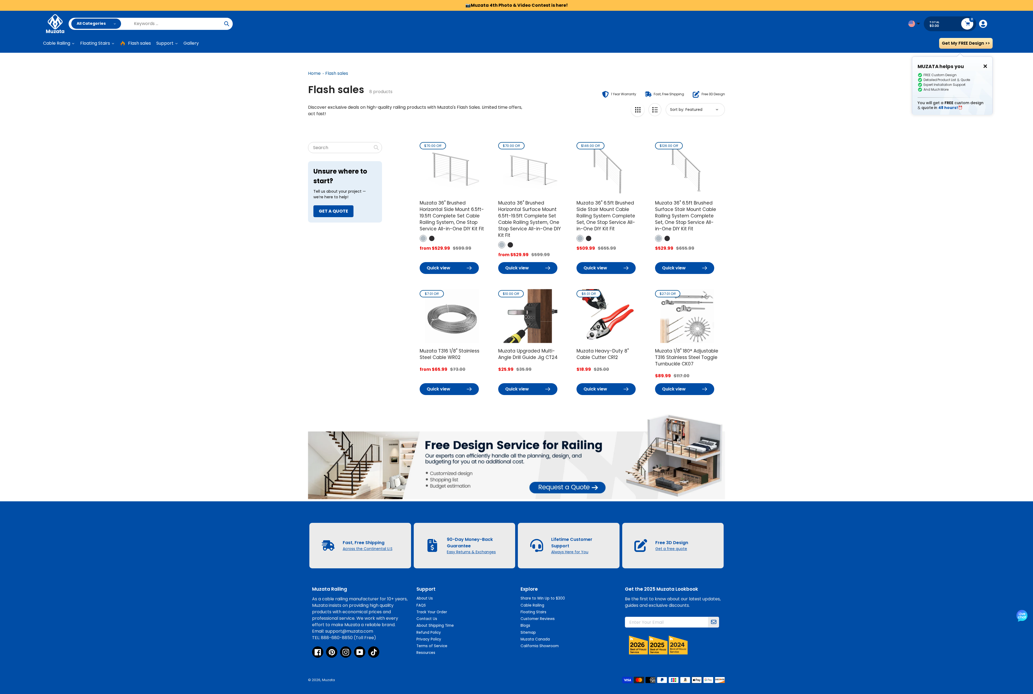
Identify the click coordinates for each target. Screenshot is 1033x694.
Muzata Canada (535, 639)
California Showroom (540, 646)
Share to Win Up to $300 (543, 598)
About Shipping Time (435, 625)
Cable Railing (532, 605)
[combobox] (345, 147)
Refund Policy (428, 632)
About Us (424, 598)
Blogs (525, 625)
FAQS (421, 605)
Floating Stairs (533, 612)
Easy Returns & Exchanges (471, 552)
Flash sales (336, 73)
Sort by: (677, 109)
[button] (423, 238)
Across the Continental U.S (367, 548)
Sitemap (528, 632)
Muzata (328, 679)
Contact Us (426, 618)
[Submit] (713, 622)
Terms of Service (431, 646)
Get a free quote (671, 548)
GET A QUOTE (333, 211)
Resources (425, 652)
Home (314, 73)
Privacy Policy (428, 639)
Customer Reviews (538, 618)
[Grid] (637, 109)
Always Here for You (569, 552)
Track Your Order (431, 612)
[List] (654, 109)
